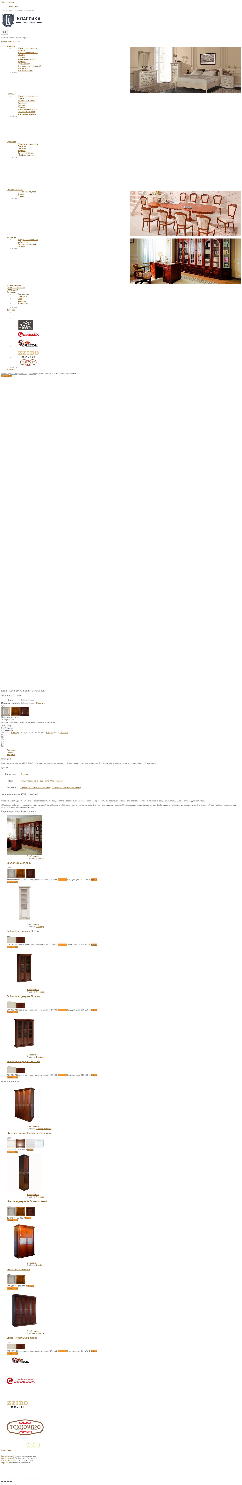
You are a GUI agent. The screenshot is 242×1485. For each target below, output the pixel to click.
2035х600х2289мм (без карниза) (35, 787)
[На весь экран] (8, 1481)
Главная (5, 373)
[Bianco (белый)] (11, 942)
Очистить (40, 703)
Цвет (10, 700)
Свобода (15, 732)
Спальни (23, 373)
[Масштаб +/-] (11, 1481)
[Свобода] (28, 338)
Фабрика (11, 754)
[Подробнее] (24, 854)
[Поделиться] (5, 1481)
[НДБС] (39, 1147)
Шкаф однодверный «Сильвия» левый (27, 1201)
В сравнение (7, 730)
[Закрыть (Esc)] (2, 1481)
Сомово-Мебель (43, 1128)
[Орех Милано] (30, 877)
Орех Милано (56, 781)
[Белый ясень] (11, 877)
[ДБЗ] (11, 1147)
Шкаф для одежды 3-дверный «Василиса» (29, 1133)
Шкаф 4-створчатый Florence (22, 1338)
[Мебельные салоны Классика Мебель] (21, 28)
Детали (10, 752)
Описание (11, 750)
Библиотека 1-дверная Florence (23, 931)
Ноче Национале (41, 781)
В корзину (6, 725)
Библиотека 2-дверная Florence (23, 996)
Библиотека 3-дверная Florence (23, 1061)
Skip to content (7, 2)
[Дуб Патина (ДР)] (20, 1147)
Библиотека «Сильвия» (19, 863)
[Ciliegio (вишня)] (20, 942)
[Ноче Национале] (20, 877)
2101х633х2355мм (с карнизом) (66, 787)
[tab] (124, 750)
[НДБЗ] (30, 1147)
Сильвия (64, 732)
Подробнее (6, 1450)
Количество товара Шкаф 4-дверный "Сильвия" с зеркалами (29, 722)
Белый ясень (26, 781)
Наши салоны (13, 6)
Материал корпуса (10, 703)
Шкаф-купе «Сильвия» (18, 1269)
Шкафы (32, 373)
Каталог (14, 373)
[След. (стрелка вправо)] (5, 1483)
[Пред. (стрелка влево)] (2, 1483)
